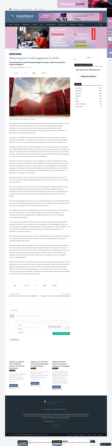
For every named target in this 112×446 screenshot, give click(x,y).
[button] (101, 25)
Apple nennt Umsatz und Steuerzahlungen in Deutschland (40, 364)
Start (10, 49)
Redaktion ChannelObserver (18, 67)
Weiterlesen (14, 385)
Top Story (18, 54)
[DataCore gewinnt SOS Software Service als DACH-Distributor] (18, 355)
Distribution (12, 370)
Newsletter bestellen (88, 76)
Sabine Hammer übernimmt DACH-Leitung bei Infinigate (61, 364)
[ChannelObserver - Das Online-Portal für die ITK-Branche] (21, 16)
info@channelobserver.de (61, 421)
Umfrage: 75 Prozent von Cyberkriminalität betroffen (55, 296)
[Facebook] (100, 9)
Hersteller (15, 49)
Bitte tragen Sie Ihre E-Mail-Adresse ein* (88, 70)
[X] (102, 9)
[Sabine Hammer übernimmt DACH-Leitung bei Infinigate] (61, 355)
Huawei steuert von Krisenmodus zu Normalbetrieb (23, 296)
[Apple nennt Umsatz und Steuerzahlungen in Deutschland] (40, 355)
